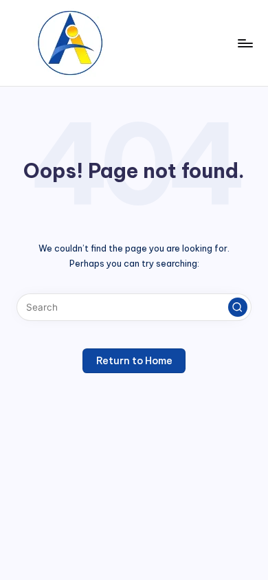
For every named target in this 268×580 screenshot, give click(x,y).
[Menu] (245, 43)
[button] (237, 307)
